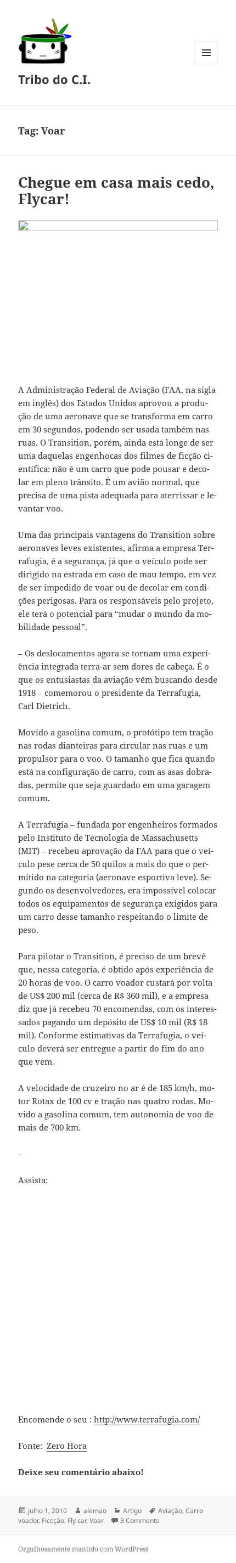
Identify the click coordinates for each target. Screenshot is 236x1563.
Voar (96, 1520)
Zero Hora (67, 1445)
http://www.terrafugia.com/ (147, 1419)
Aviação (170, 1510)
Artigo (132, 1510)
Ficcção (53, 1520)
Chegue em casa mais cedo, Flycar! (116, 190)
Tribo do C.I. (54, 79)
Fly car (77, 1520)
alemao (94, 1510)
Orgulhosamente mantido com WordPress (83, 1549)
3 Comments (139, 1520)
